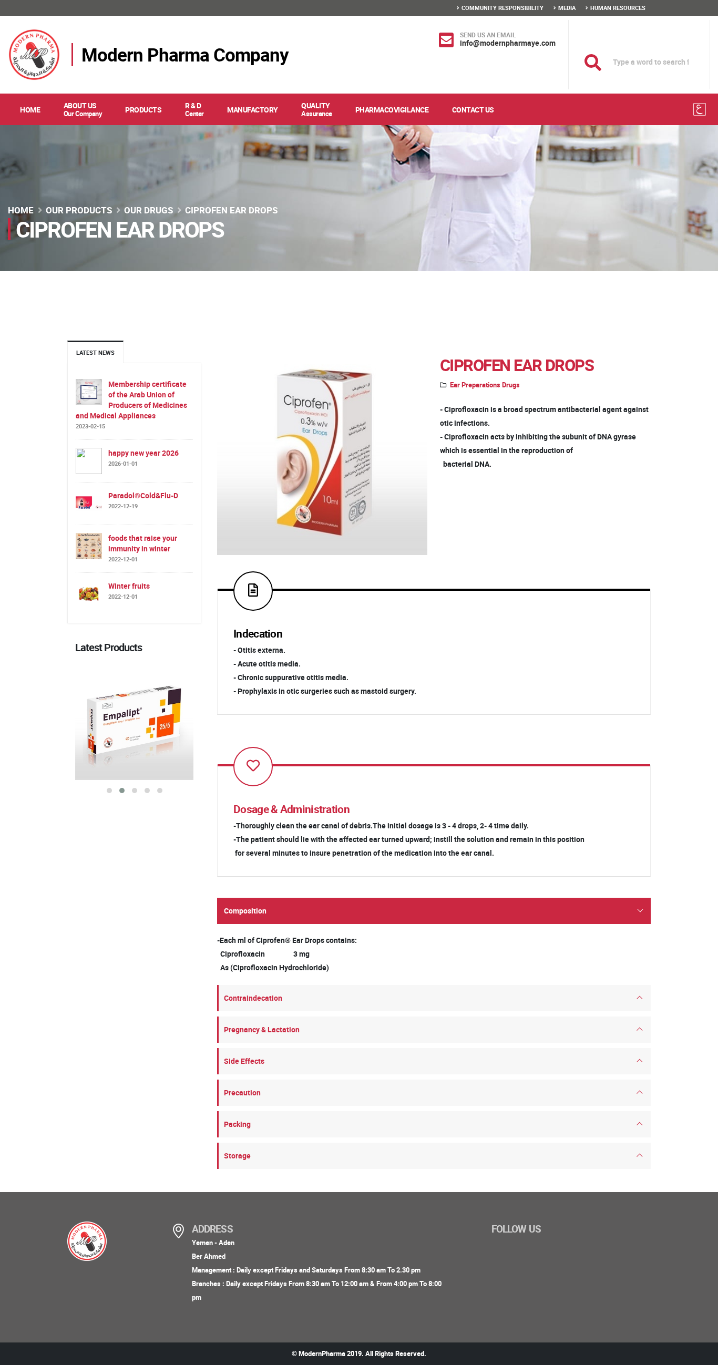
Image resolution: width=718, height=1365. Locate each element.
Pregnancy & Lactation (262, 1029)
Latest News (95, 352)
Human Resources (617, 8)
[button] (109, 790)
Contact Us (473, 110)
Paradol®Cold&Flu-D (143, 495)
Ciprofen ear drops (231, 210)
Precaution (242, 1092)
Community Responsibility (502, 8)
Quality (316, 109)
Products (143, 110)
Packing (237, 1124)
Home (30, 110)
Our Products (79, 210)
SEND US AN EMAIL (488, 34)
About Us (83, 109)
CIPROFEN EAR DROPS (516, 365)
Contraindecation (253, 998)
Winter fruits (129, 586)
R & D (194, 109)
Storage (237, 1156)
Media (567, 8)
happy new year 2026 (143, 453)
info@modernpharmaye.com (508, 43)
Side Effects (244, 1061)
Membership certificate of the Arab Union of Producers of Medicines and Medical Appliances (131, 399)
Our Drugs (148, 210)
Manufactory (252, 110)
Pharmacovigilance (392, 110)
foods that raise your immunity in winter (142, 543)
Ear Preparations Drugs (485, 385)
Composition (245, 911)
